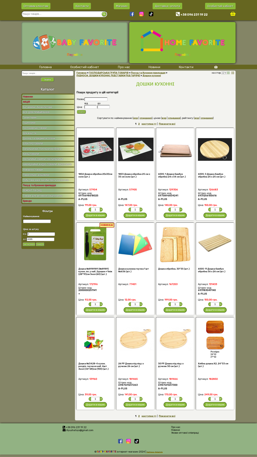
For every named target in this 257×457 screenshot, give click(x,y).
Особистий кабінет (220, 6)
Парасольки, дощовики (36, 174)
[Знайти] (104, 14)
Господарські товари (35, 128)
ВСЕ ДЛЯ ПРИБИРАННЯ (36, 112)
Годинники (29, 122)
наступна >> (149, 123)
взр (135, 118)
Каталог (47, 89)
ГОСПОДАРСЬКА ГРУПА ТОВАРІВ (108, 72)
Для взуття (29, 133)
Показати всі (167, 123)
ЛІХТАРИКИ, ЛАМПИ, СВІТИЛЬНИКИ (43, 159)
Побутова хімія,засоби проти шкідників (46, 180)
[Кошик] (215, 67)
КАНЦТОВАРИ (31, 154)
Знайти (47, 80)
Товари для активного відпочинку (42, 195)
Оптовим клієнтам (36, 6)
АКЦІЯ (26, 101)
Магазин (121, 6)
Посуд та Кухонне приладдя (39, 185)
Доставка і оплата (167, 6)
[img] (228, 72)
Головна (45, 67)
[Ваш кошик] (233, 14)
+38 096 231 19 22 (194, 14)
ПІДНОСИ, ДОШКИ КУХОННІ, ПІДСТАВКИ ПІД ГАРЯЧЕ (108, 75)
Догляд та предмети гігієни (39, 138)
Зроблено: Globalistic (155, 452)
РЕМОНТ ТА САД (32, 190)
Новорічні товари (33, 169)
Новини (154, 67)
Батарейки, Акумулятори (37, 107)
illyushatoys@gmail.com (79, 430)
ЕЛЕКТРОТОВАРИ (33, 143)
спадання (146, 118)
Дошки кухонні (151, 75)
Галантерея (29, 117)
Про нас (124, 67)
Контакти (82, 6)
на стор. (216, 72)
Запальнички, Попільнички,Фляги (42, 148)
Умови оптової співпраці (185, 432)
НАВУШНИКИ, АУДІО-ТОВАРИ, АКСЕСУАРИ (47, 164)
